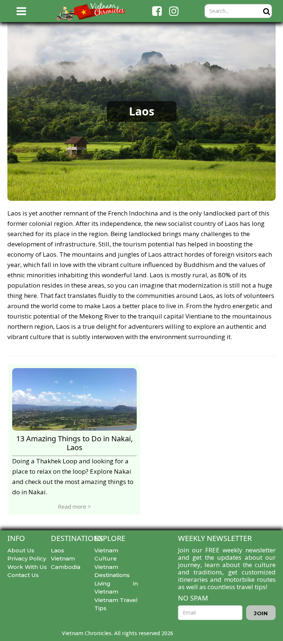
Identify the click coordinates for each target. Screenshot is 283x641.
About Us (20, 550)
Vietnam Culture (106, 554)
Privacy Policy (26, 558)
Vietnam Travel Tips (116, 604)
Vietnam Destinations (112, 571)
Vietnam (63, 558)
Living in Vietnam (116, 587)
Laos (57, 550)
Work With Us (27, 566)
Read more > (74, 506)
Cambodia (65, 566)
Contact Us (23, 574)
